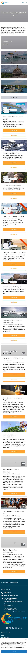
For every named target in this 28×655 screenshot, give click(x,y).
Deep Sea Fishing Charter (12, 153)
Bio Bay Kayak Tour (10, 550)
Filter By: (15, 97)
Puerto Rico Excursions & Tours (10, 582)
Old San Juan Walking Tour (12, 287)
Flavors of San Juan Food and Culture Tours (13, 402)
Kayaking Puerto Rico (8, 552)
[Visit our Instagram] (13, 628)
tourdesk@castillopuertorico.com (15, 601)
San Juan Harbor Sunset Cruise (14, 253)
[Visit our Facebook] (7, 628)
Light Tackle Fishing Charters (13, 217)
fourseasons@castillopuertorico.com (16, 611)
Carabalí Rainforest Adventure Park (11, 474)
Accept (14, 651)
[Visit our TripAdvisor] (16, 628)
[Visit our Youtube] (21, 628)
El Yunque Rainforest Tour (12, 186)
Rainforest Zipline (9, 435)
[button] (26, 639)
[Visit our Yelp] (19, 628)
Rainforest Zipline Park (8, 437)
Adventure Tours (5, 637)
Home (2, 635)
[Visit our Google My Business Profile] (10, 628)
